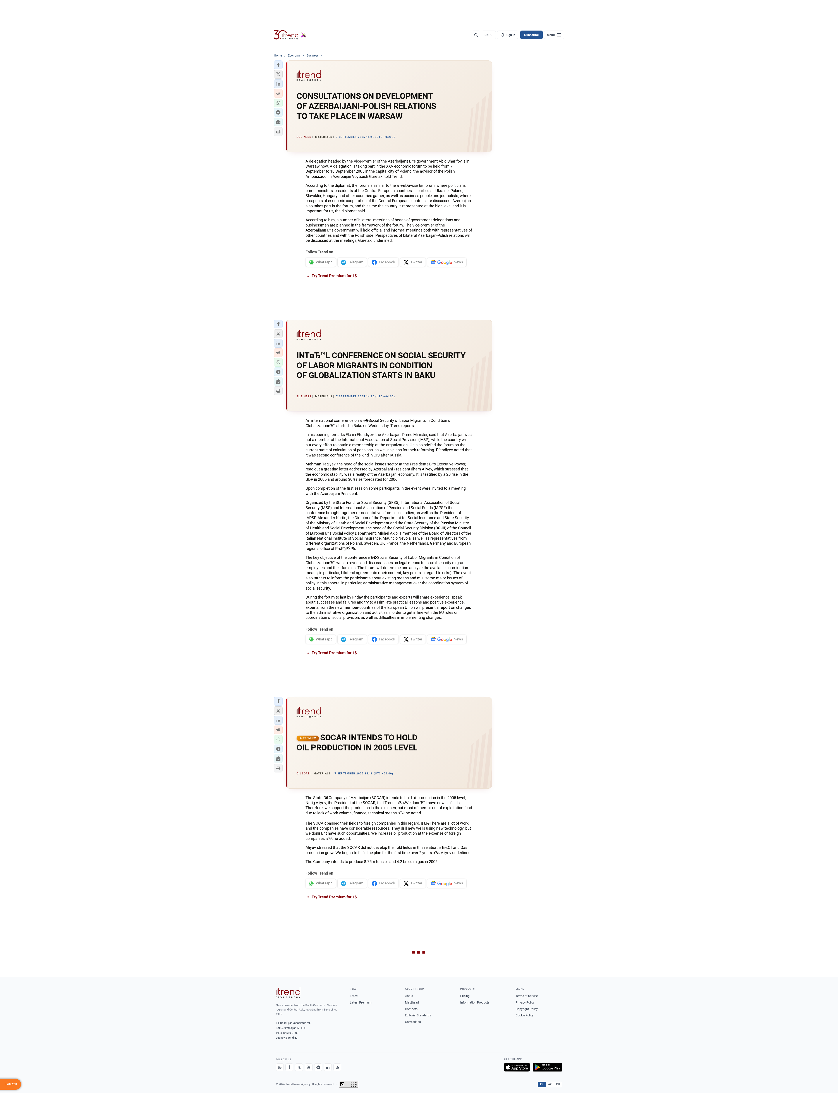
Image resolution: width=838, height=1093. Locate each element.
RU (558, 1084)
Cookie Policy (525, 1015)
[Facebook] (289, 1067)
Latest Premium (360, 1002)
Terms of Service (527, 996)
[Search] (476, 35)
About (409, 996)
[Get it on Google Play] (547, 1067)
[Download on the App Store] (517, 1067)
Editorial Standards (418, 1015)
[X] (299, 1067)
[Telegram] (318, 1067)
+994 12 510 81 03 (287, 1033)
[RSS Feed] (337, 1067)
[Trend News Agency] (288, 992)
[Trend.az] (290, 35)
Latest (354, 996)
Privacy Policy (525, 1002)
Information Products (474, 1002)
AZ (550, 1084)
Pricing (465, 996)
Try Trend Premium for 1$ (334, 275)
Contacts (411, 1009)
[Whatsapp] (280, 1067)
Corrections (413, 1022)
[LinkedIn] (328, 1067)
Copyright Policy (527, 1009)
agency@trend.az (286, 1037)
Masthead (412, 1002)
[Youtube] (309, 1067)
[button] (278, 65)
